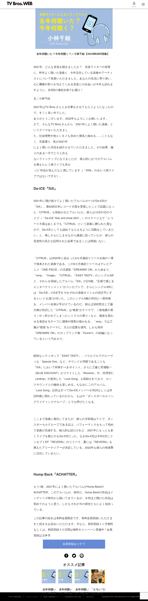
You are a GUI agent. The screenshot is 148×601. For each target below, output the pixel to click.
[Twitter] (74, 556)
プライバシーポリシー (32, 597)
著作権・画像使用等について (51, 597)
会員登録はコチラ (74, 544)
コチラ (46, 535)
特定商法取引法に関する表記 (73, 597)
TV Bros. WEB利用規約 (14, 597)
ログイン (134, 6)
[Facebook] (66, 556)
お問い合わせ (90, 597)
